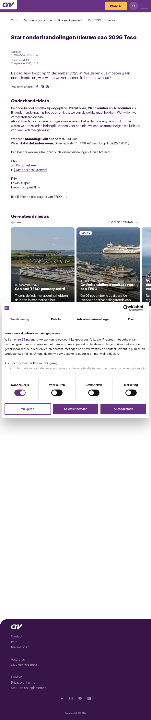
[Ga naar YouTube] (80, 698)
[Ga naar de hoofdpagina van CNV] (9, 4)
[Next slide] (20, 222)
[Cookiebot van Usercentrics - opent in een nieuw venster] (129, 308)
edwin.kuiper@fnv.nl (28, 187)
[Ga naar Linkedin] (89, 698)
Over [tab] (131, 319)
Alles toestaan (123, 409)
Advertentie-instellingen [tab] (93, 319)
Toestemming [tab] (19, 319)
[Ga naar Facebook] (61, 698)
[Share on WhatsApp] (47, 86)
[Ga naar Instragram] (71, 698)
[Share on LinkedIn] (42, 86)
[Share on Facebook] (37, 86)
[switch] (57, 392)
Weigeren (27, 409)
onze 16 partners (26, 339)
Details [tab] (56, 319)
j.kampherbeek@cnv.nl (30, 169)
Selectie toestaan (75, 409)
